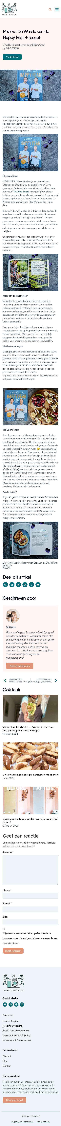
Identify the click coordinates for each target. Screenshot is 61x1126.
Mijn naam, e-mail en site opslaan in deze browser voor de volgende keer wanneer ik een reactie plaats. (30, 938)
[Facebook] (5, 1004)
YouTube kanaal (21, 191)
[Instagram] (11, 1004)
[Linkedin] (22, 1004)
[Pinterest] (16, 1004)
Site (5, 916)
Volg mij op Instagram (20, 666)
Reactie (8, 852)
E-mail (7, 903)
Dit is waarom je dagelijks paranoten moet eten (30, 774)
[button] (57, 9)
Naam (7, 890)
